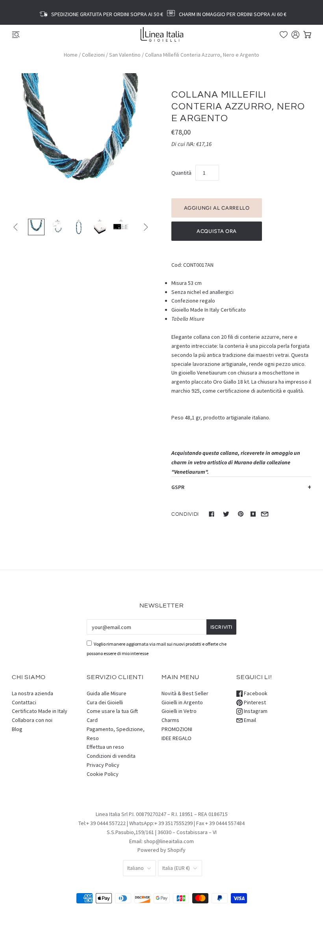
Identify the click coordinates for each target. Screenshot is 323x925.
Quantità (181, 172)
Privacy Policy (103, 764)
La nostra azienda (32, 693)
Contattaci (24, 702)
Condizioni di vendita (111, 755)
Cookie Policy (103, 773)
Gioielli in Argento (182, 702)
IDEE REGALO (176, 738)
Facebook (255, 693)
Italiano (135, 868)
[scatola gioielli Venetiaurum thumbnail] (99, 227)
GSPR (177, 487)
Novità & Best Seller (185, 693)
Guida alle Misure (106, 693)
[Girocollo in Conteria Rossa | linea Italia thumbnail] (121, 227)
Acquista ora (217, 231)
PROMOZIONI (177, 729)
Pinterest (254, 702)
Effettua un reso (105, 746)
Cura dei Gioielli (105, 702)
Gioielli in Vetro (179, 711)
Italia (176, 868)
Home (71, 54)
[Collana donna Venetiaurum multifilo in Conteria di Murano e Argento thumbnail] (36, 227)
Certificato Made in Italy (39, 711)
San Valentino (125, 54)
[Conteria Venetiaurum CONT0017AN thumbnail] (57, 227)
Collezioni (93, 54)
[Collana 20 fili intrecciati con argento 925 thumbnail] (79, 227)
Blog (17, 729)
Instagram (255, 711)
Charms (170, 720)
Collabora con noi (32, 720)
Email (249, 720)
